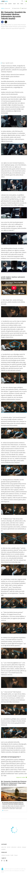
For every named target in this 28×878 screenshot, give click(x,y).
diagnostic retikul (20, 777)
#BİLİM (19, 847)
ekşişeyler (7, 1)
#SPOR (8, 847)
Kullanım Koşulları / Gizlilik (7, 855)
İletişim (16, 855)
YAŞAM (14, 3)
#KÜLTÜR (3, 847)
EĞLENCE (10, 3)
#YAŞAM (24, 847)
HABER (22, 3)
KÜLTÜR (1, 3)
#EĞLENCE (13, 847)
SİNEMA (2, 8)
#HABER (3, 849)
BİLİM (6, 3)
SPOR (18, 3)
